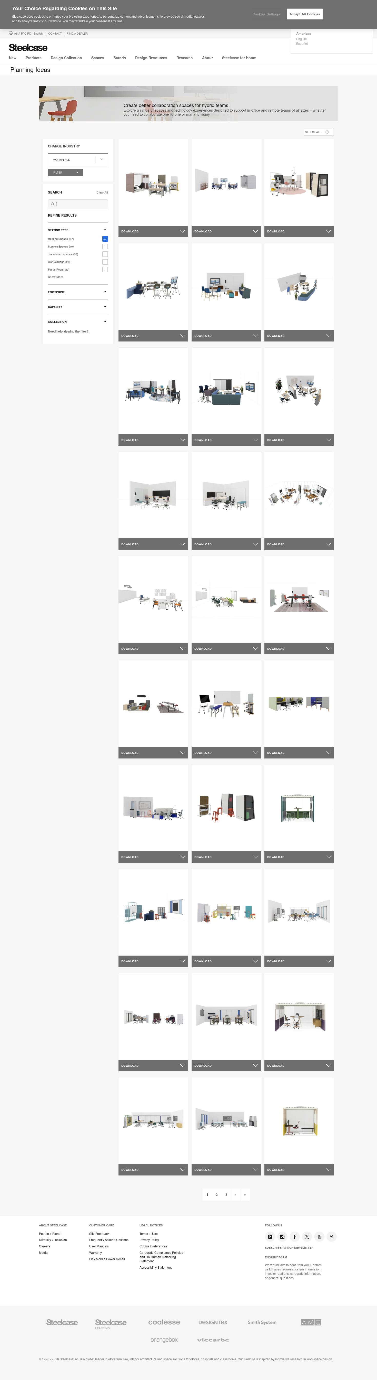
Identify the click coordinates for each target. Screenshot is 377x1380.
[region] (188, 14)
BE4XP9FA (131, 740)
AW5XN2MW (205, 740)
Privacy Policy (149, 1240)
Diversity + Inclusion (53, 1240)
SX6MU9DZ (277, 219)
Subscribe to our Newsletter (289, 1247)
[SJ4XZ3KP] (153, 286)
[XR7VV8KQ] (299, 912)
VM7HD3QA (278, 1053)
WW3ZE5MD (132, 1053)
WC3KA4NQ (205, 845)
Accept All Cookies (305, 14)
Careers (44, 1246)
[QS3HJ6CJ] (299, 599)
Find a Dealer (77, 33)
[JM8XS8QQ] (299, 390)
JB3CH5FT (204, 949)
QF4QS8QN (132, 428)
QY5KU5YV (131, 1157)
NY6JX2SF (204, 428)
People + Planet (50, 1234)
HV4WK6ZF (132, 532)
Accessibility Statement (156, 1267)
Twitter (307, 1237)
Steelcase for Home (239, 57)
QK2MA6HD (278, 323)
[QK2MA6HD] (299, 286)
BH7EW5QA (132, 845)
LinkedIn (270, 1237)
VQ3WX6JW (205, 219)
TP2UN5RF (204, 636)
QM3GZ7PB (205, 1157)
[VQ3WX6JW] (226, 182)
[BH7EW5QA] (153, 807)
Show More (55, 277)
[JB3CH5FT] (226, 912)
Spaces (97, 57)
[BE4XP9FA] (153, 703)
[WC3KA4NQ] (226, 807)
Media (43, 1252)
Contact (55, 33)
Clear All (102, 192)
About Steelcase (53, 1225)
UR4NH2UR (132, 636)
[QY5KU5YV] (153, 1120)
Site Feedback (99, 1234)
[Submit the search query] (52, 204)
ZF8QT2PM (132, 219)
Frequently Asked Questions (108, 1240)
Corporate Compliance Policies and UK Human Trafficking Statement (161, 1256)
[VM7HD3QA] (299, 1016)
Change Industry (64, 146)
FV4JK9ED (204, 532)
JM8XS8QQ (278, 428)
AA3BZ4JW (278, 532)
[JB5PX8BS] (299, 1120)
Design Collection (66, 57)
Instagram (282, 1237)
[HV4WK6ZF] (153, 495)
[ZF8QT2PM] (153, 182)
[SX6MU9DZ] (299, 182)
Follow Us (273, 1225)
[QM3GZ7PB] (226, 1120)
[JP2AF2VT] (299, 703)
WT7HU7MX (205, 1053)
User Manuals (99, 1246)
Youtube (319, 1237)
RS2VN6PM (277, 845)
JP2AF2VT (277, 740)
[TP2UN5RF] (226, 599)
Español (302, 43)
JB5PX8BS (277, 1157)
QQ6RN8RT (205, 323)
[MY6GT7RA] (153, 912)
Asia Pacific (29, 33)
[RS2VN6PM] (299, 807)
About (207, 57)
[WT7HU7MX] (226, 1016)
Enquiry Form (276, 1257)
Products (34, 57)
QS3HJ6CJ (277, 636)
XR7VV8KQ (277, 949)
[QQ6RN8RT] (226, 286)
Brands (119, 57)
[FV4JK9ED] (226, 495)
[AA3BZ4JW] (299, 495)
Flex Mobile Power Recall (107, 1259)
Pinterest (331, 1237)
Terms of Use (149, 1234)
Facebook (295, 1237)
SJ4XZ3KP (131, 323)
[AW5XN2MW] (226, 703)
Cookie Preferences (153, 1246)
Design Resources (151, 57)
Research (184, 57)
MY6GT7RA (132, 949)
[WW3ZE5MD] (153, 1016)
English (301, 39)
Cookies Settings (266, 14)
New (12, 57)
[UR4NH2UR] (153, 599)
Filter (58, 172)
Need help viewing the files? (68, 331)
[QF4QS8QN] (153, 390)
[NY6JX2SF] (226, 390)
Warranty (95, 1252)
